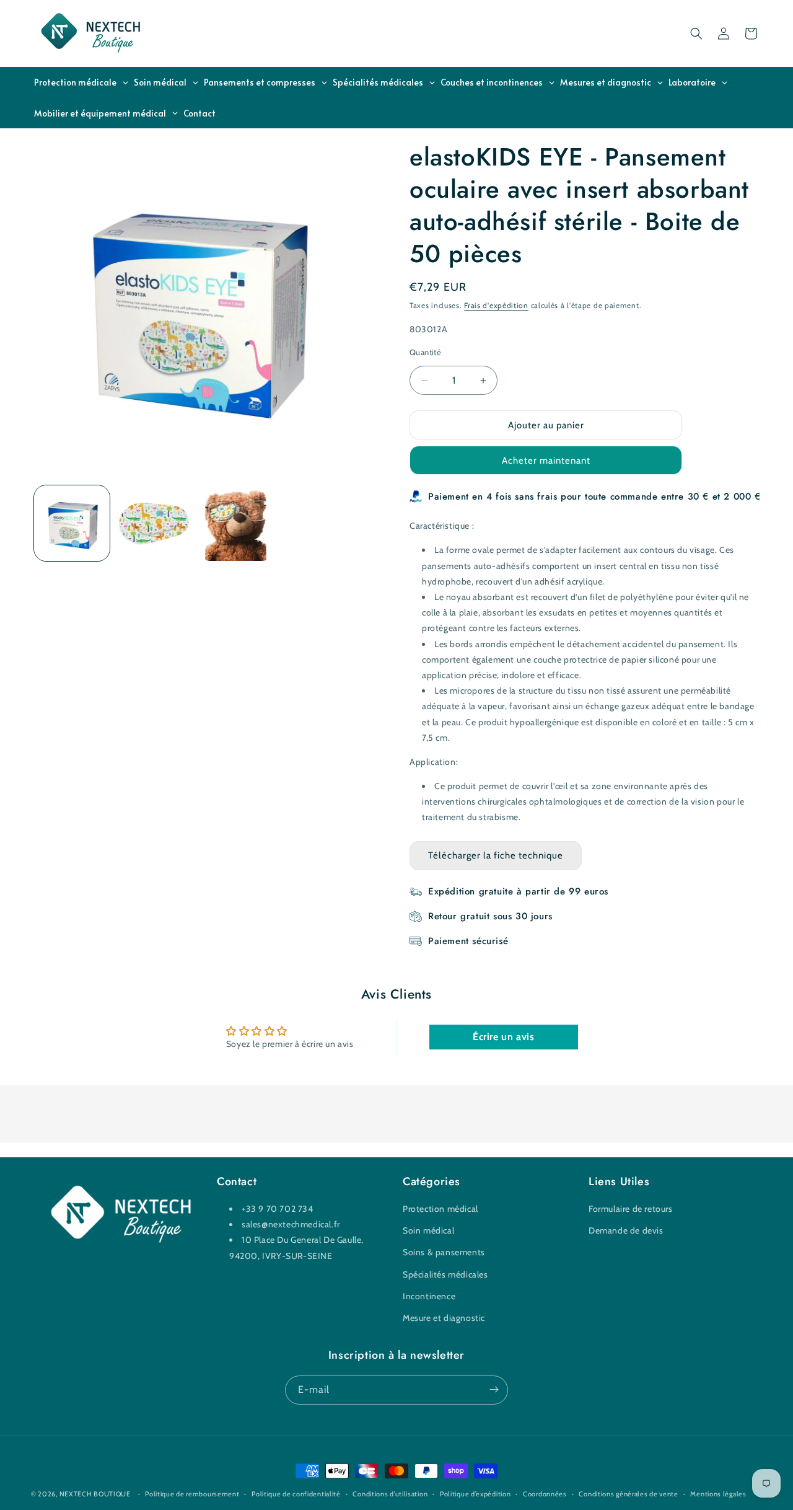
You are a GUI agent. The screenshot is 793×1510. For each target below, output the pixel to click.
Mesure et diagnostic (444, 1317)
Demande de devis (626, 1231)
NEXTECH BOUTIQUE (95, 1494)
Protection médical (440, 1208)
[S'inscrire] (493, 1389)
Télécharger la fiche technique (495, 855)
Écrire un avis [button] (503, 1037)
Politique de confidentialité (296, 1494)
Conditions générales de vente (628, 1494)
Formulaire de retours (631, 1208)
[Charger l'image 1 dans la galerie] (72, 523)
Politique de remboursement (192, 1494)
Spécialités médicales (445, 1274)
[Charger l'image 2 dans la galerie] (153, 523)
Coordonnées (545, 1494)
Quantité (425, 352)
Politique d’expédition (475, 1494)
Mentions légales (718, 1494)
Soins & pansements (444, 1252)
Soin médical (428, 1231)
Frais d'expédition (496, 305)
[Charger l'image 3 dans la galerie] (236, 523)
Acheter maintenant (546, 460)
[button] (696, 33)
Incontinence (429, 1296)
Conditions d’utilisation (390, 1494)
